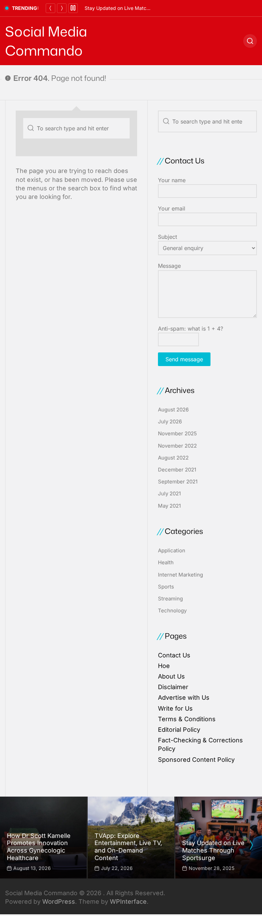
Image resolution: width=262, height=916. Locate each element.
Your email (171, 208)
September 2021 (178, 481)
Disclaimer (173, 686)
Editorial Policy (179, 729)
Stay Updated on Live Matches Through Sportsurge (143, 8)
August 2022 (173, 457)
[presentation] (251, 845)
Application (171, 550)
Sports (166, 586)
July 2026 (170, 421)
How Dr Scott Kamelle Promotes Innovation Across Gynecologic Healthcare (39, 846)
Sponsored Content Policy (196, 759)
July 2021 (169, 493)
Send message (184, 359)
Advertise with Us (183, 697)
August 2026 (173, 409)
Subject (167, 236)
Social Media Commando (46, 41)
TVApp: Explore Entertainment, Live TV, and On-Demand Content (128, 846)
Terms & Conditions (187, 719)
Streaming (170, 598)
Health (166, 562)
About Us (171, 676)
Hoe (164, 665)
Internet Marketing (180, 574)
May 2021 (169, 506)
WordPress (58, 901)
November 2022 (177, 445)
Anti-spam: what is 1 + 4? (190, 328)
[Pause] (73, 8)
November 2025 (177, 433)
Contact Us (174, 655)
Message (169, 265)
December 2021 (177, 469)
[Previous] (50, 8)
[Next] (62, 8)
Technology (172, 610)
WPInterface (128, 901)
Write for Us (175, 708)
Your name (172, 180)
